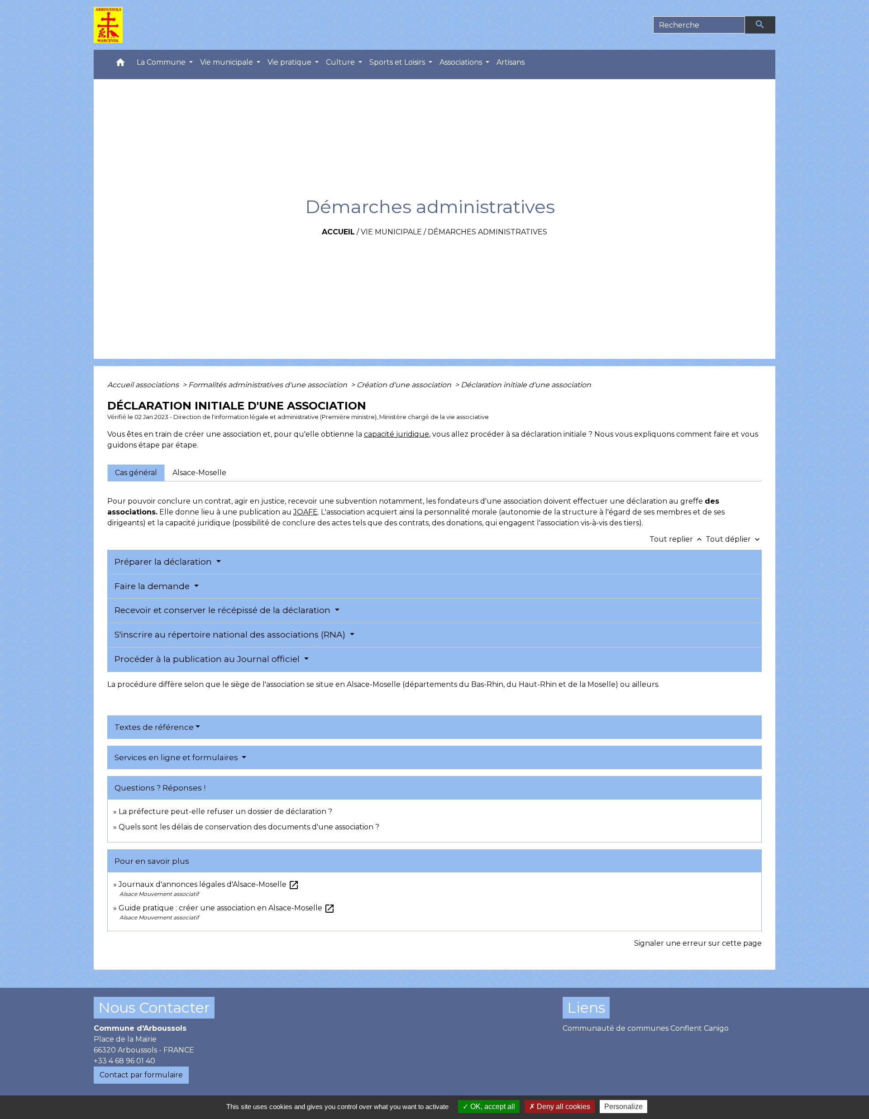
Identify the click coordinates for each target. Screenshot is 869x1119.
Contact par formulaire (141, 1075)
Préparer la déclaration (164, 562)
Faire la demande (153, 586)
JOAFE (305, 512)
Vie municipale (391, 232)
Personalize (623, 1106)
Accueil (338, 232)
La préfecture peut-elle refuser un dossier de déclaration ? (225, 811)
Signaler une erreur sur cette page (698, 943)
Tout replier (676, 539)
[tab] (136, 472)
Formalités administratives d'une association (268, 385)
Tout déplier (734, 539)
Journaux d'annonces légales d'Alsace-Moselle (209, 884)
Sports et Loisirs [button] (398, 62)
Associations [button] (461, 62)
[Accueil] (108, 25)
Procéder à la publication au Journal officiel (208, 659)
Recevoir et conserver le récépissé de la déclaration (224, 610)
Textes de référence (154, 727)
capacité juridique (396, 434)
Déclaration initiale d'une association (527, 385)
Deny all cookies (562, 1106)
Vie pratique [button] (290, 62)
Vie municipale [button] (227, 62)
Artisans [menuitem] (511, 62)
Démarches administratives (487, 232)
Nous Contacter (154, 1007)
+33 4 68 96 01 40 (124, 1061)
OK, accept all (491, 1106)
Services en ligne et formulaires (177, 757)
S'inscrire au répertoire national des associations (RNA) (231, 634)
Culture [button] (341, 62)
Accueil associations (144, 385)
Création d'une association (405, 385)
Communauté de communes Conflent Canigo (646, 1028)
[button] (120, 64)
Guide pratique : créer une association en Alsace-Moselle (227, 908)
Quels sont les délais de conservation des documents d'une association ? (249, 827)
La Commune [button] (162, 62)
